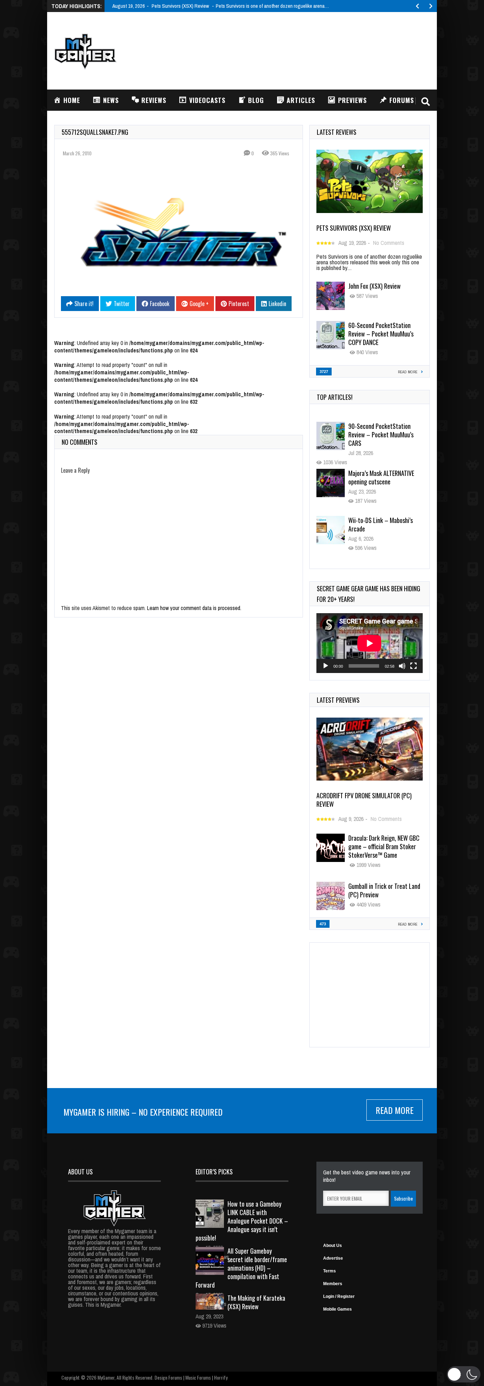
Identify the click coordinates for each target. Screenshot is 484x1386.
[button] (463, 1374)
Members (332, 1283)
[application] (369, 643)
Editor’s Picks (214, 1171)
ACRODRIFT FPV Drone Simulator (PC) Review (364, 800)
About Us (332, 1245)
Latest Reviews (336, 132)
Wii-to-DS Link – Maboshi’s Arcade (380, 477)
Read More (394, 1110)
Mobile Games (337, 1309)
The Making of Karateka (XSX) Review (256, 1302)
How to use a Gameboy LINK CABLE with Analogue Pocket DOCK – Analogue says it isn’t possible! (242, 1220)
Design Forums (168, 1377)
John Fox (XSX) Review (374, 286)
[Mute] (402, 665)
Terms (329, 1271)
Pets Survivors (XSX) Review (353, 227)
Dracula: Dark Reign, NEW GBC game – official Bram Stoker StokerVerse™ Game (384, 846)
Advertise (333, 1258)
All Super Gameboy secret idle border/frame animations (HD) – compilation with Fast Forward (241, 1267)
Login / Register (339, 1296)
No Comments (388, 243)
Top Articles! (335, 397)
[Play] (325, 665)
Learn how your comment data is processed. (194, 608)
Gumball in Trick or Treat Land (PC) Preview (384, 890)
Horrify (220, 1377)
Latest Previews (338, 699)
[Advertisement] (301, 50)
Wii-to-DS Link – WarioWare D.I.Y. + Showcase (381, 524)
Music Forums (198, 1377)
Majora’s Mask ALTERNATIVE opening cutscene (381, 430)
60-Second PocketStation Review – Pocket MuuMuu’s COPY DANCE (380, 334)
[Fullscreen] (413, 665)
